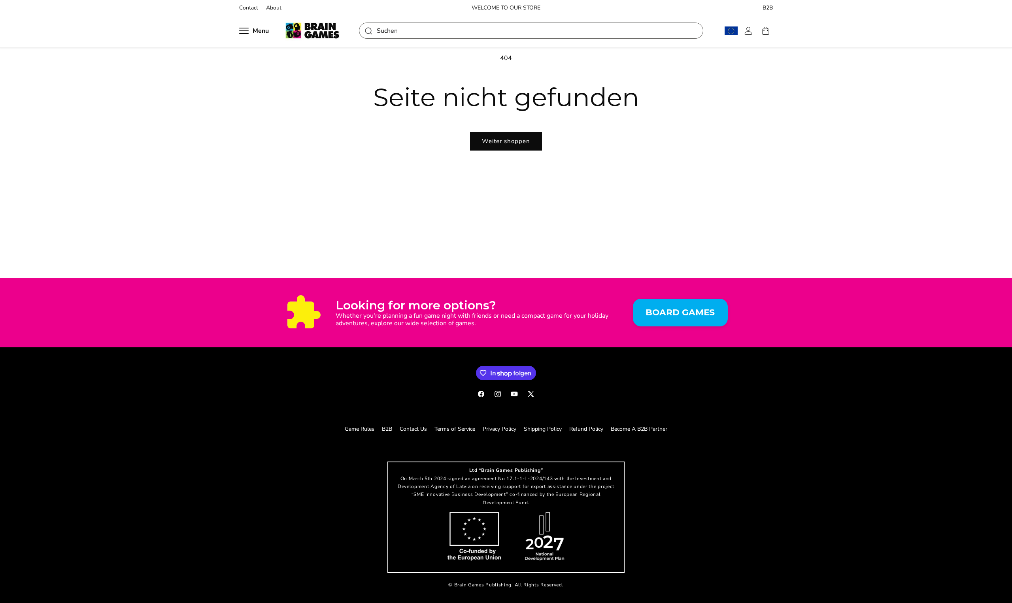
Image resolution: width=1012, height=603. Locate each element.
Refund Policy (586, 429)
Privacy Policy (499, 429)
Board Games (680, 312)
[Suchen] (368, 30)
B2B (768, 8)
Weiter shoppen (506, 141)
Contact (248, 8)
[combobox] (531, 30)
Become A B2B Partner (639, 429)
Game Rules (359, 429)
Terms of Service (454, 429)
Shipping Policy (543, 429)
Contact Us (413, 429)
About (273, 8)
